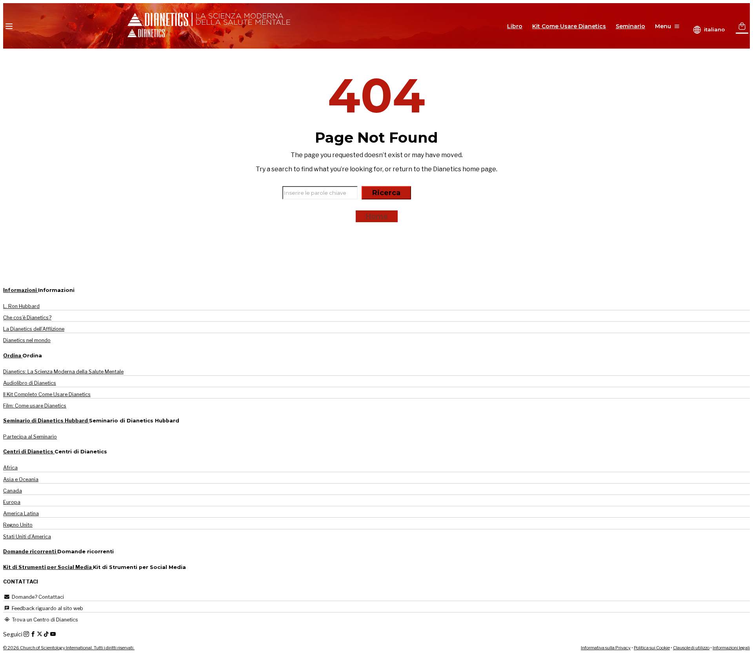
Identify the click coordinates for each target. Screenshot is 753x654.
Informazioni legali (731, 647)
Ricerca (386, 192)
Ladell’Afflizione (33, 329)
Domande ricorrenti (30, 551)
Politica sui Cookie (652, 647)
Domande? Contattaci (37, 597)
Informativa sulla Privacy (606, 647)
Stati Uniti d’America (27, 537)
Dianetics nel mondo (27, 340)
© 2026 (69, 647)
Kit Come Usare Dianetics (569, 26)
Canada (12, 491)
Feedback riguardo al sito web (47, 608)
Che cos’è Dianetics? (27, 318)
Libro (514, 26)
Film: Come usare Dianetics (34, 406)
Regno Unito (18, 525)
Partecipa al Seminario (30, 437)
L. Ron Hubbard (21, 306)
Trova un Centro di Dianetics (44, 620)
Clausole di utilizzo (691, 647)
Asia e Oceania (20, 479)
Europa (11, 502)
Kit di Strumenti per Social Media (48, 567)
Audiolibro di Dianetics (29, 383)
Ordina (12, 356)
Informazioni (20, 290)
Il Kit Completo (47, 394)
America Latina (21, 513)
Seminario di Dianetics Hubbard (46, 421)
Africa (10, 468)
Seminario (630, 26)
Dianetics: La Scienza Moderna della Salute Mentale (63, 372)
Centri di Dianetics (29, 452)
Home (377, 216)
